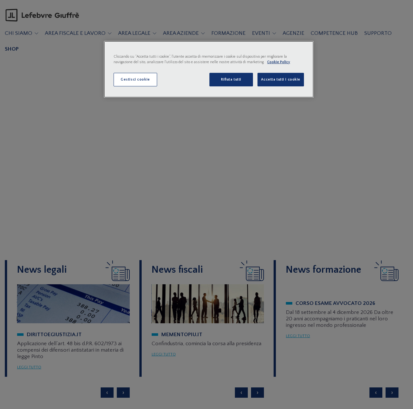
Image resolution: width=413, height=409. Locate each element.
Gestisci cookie (135, 79)
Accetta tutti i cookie (280, 79)
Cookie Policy (278, 62)
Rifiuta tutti (231, 79)
